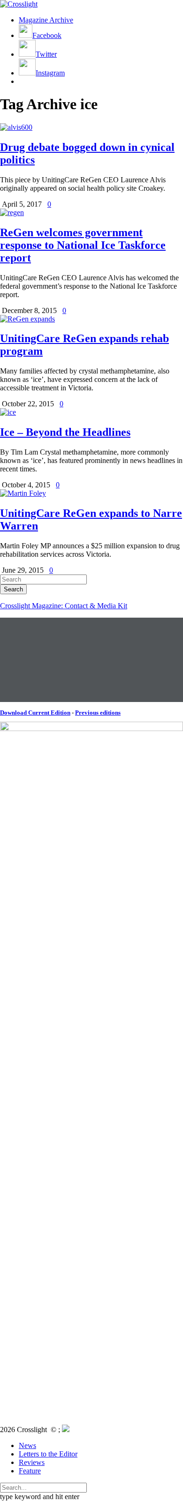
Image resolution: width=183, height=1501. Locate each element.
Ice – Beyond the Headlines (65, 432)
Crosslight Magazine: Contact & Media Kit (63, 606)
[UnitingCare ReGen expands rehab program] (27, 319)
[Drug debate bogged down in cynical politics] (16, 127)
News (27, 1445)
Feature (30, 1471)
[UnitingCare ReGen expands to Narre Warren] (23, 493)
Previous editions (98, 712)
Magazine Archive (46, 20)
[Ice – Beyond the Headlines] (8, 412)
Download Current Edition (35, 712)
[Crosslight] (19, 4)
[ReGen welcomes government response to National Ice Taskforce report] (12, 213)
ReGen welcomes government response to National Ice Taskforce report (83, 245)
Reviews (32, 1462)
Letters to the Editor (48, 1454)
